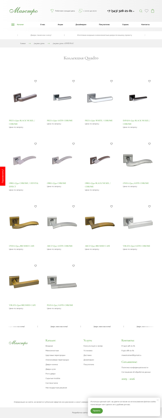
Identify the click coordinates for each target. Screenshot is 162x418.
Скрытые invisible (53, 378)
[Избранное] (146, 11)
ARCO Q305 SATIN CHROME (60, 246)
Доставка (88, 355)
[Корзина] (152, 11)
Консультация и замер (93, 346)
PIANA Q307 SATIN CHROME (60, 305)
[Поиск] (140, 10)
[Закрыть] (158, 400)
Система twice (52, 383)
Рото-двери (50, 374)
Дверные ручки (39, 43)
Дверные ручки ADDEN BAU (63, 43)
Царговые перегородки (55, 355)
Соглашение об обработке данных (136, 372)
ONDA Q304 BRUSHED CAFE (21, 246)
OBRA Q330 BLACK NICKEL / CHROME (98, 185)
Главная (23, 43)
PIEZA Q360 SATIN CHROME (60, 120)
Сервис (125, 24)
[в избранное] (35, 81)
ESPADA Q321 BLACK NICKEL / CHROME (136, 122)
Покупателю (104, 24)
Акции (60, 24)
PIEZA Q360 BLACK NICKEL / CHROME (22, 122)
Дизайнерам (81, 24)
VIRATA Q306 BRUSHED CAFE (22, 305)
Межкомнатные (52, 351)
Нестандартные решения (56, 388)
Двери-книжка (52, 364)
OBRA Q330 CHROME (56, 183)
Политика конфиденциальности (135, 367)
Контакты (145, 24)
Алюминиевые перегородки (57, 360)
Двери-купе (51, 369)
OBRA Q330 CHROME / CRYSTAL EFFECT (23, 185)
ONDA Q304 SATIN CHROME (136, 183)
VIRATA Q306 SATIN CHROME (136, 246)
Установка (88, 351)
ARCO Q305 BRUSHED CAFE (97, 246)
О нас (42, 24)
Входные (49, 346)
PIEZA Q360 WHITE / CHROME (99, 120)
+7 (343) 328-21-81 (120, 11)
